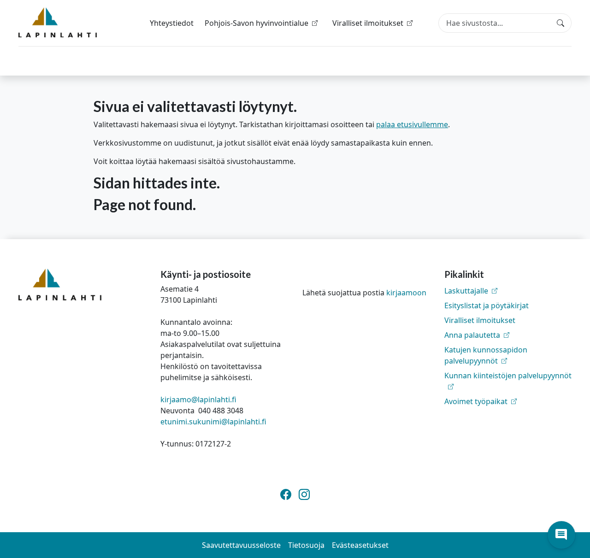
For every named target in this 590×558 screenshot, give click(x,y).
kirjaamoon (406, 293)
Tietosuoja (306, 545)
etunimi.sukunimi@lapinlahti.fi (213, 422)
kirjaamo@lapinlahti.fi (198, 399)
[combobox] (505, 23)
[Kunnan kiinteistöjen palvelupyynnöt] (508, 387)
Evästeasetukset (360, 545)
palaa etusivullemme (412, 124)
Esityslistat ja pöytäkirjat (486, 305)
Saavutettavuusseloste (241, 545)
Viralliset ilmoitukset (479, 320)
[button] (561, 535)
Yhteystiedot (172, 23)
